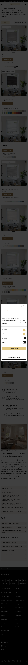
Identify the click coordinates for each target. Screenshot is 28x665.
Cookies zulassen (14, 348)
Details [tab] (14, 310)
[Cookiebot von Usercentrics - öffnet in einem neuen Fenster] (20, 306)
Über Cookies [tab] (23, 310)
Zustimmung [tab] (5, 310)
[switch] (24, 334)
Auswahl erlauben (14, 353)
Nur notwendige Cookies (14, 357)
